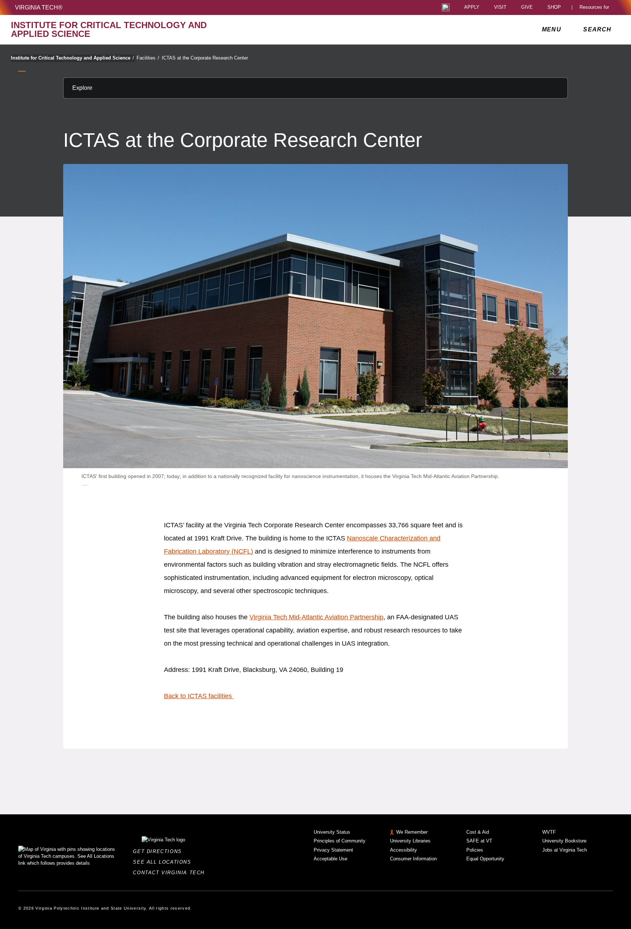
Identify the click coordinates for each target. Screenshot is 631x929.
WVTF (549, 832)
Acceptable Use (330, 858)
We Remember (412, 832)
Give (527, 7)
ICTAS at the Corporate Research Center (205, 58)
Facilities (148, 58)
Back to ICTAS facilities (199, 696)
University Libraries (410, 841)
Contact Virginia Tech (171, 872)
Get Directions (159, 851)
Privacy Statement (333, 850)
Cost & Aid (477, 832)
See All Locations (164, 862)
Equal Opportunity (485, 858)
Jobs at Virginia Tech (564, 850)
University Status (332, 832)
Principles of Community (340, 841)
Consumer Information (413, 858)
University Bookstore (564, 841)
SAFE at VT (479, 841)
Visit (500, 7)
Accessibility (403, 850)
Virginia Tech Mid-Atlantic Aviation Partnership (316, 617)
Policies (474, 850)
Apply (471, 7)
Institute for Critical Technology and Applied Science (72, 58)
